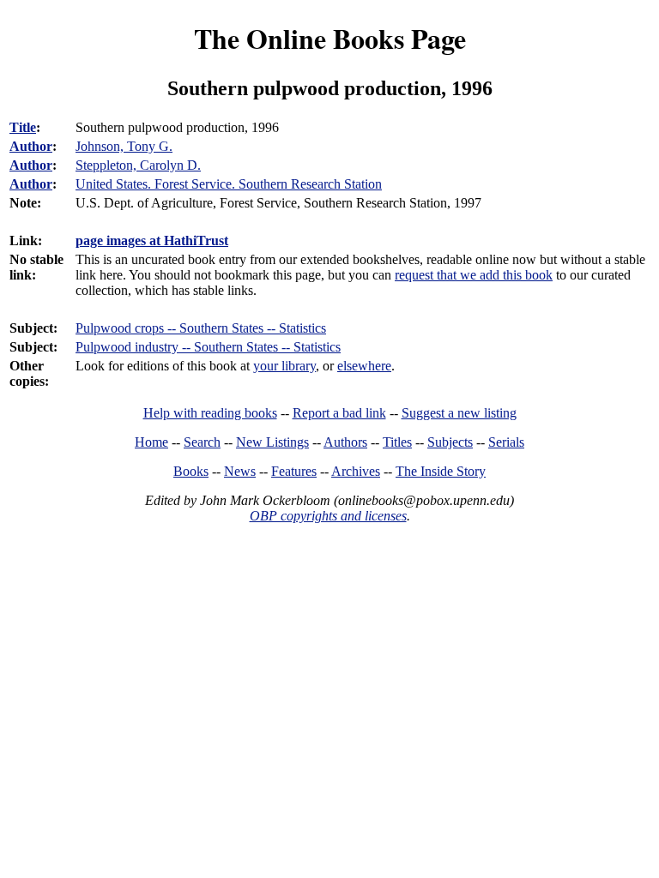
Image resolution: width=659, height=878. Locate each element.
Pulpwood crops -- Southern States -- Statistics (201, 328)
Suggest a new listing (459, 413)
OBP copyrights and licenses (328, 515)
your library (284, 365)
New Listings (272, 442)
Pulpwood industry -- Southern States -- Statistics (208, 347)
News (240, 471)
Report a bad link (339, 413)
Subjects (450, 442)
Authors (345, 442)
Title (22, 127)
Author (30, 146)
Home (151, 442)
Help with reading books (210, 413)
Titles (397, 442)
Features (294, 471)
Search (202, 442)
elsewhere (364, 365)
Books (191, 471)
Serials (506, 442)
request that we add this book (474, 275)
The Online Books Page (330, 38)
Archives (355, 471)
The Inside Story (441, 471)
